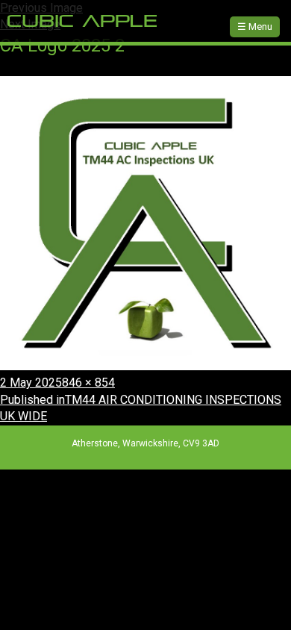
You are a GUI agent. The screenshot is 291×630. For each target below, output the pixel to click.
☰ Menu (254, 26)
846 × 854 (88, 382)
